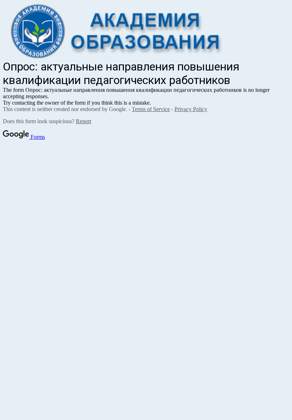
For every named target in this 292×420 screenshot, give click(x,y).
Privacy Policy (190, 109)
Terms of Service (151, 109)
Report (83, 121)
